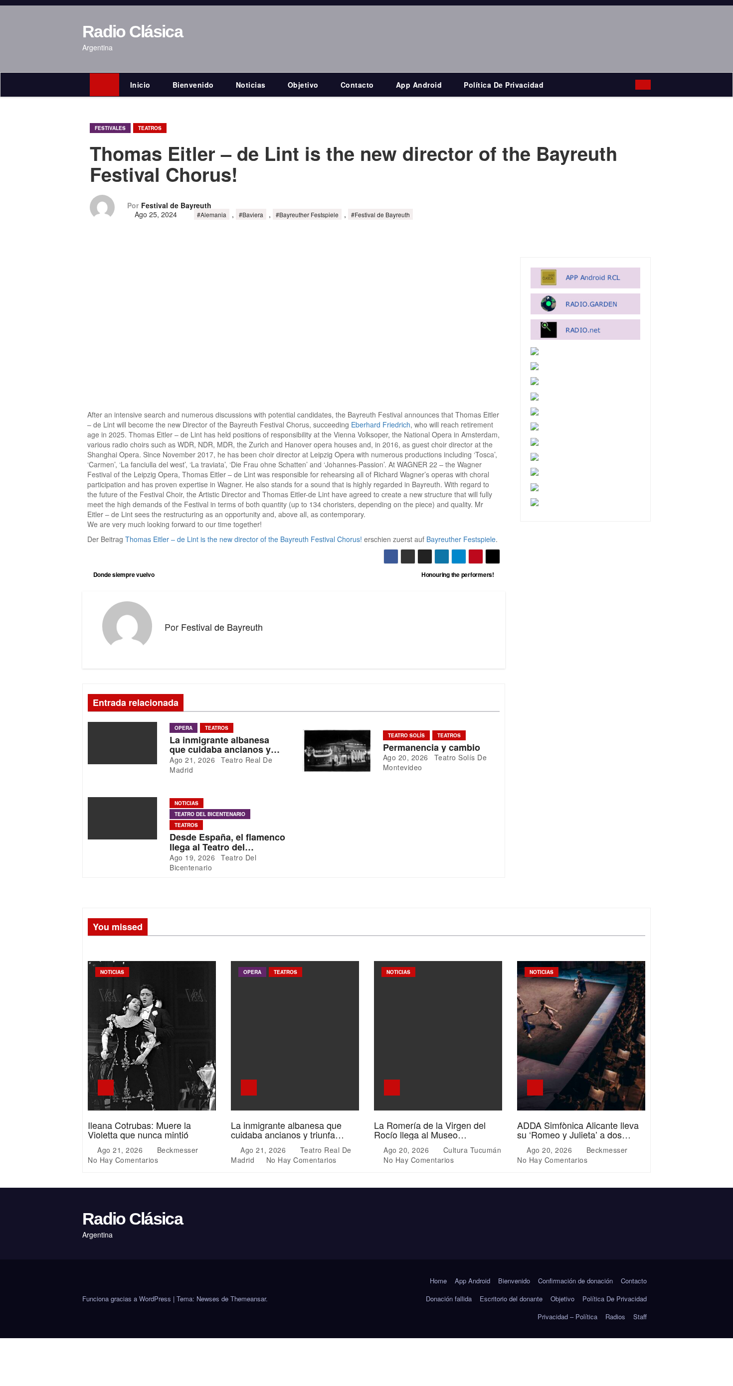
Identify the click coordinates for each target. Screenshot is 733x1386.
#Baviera (251, 214)
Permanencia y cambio (431, 747)
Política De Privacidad (504, 85)
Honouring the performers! (458, 574)
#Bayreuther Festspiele (307, 214)
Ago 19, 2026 (192, 857)
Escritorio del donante (511, 1298)
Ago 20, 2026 (405, 757)
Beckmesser (177, 1150)
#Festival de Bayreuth (380, 214)
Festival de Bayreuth (176, 205)
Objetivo (303, 85)
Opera (183, 727)
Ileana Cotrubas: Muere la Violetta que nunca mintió (139, 1129)
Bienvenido (193, 85)
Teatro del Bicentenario (210, 814)
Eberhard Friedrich (380, 424)
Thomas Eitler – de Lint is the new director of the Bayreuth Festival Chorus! (243, 539)
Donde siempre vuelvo (123, 574)
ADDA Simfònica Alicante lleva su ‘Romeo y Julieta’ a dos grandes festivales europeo (578, 1134)
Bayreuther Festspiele (461, 539)
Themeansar (248, 1298)
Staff (640, 1316)
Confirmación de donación (575, 1280)
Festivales (110, 128)
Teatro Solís (406, 735)
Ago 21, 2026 (192, 760)
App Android (419, 85)
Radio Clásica (132, 31)
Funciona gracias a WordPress (127, 1298)
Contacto (357, 85)
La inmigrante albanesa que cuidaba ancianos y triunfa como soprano (220, 749)
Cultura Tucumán (471, 1150)
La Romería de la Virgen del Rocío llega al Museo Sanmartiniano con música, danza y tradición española (430, 1139)
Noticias (251, 85)
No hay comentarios (123, 1160)
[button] (630, 85)
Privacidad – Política (567, 1316)
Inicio (140, 85)
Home (438, 1280)
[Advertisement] (293, 336)
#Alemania (211, 214)
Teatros (150, 128)
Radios (615, 1316)
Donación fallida (449, 1298)
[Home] (104, 84)
